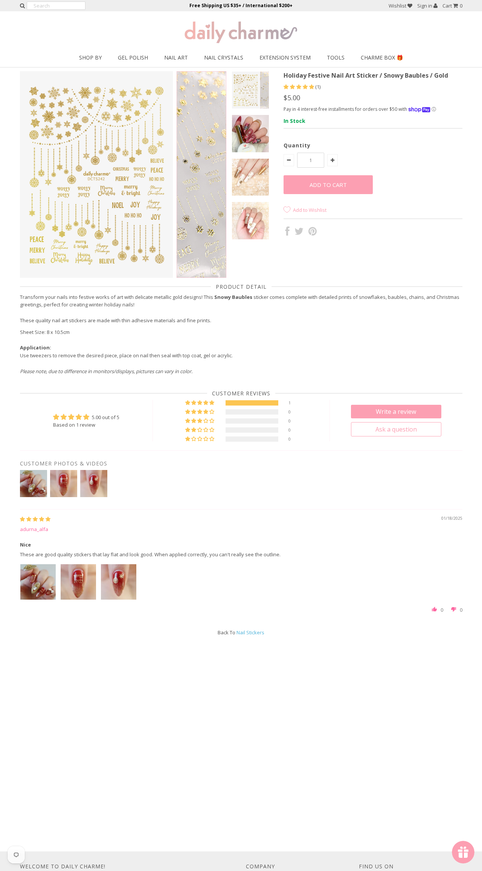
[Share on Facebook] (287, 233)
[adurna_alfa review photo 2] (78, 582)
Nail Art (176, 57)
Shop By (90, 57)
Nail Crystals (223, 57)
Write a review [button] (396, 411)
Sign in (425, 5)
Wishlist (398, 5)
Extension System (285, 57)
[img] (35, 519)
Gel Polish (133, 57)
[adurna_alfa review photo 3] (119, 582)
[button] (299, 86)
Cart (452, 5)
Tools (336, 57)
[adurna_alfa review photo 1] (38, 582)
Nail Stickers (250, 632)
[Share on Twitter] (299, 233)
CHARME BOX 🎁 (382, 57)
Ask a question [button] (396, 429)
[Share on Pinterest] (312, 233)
